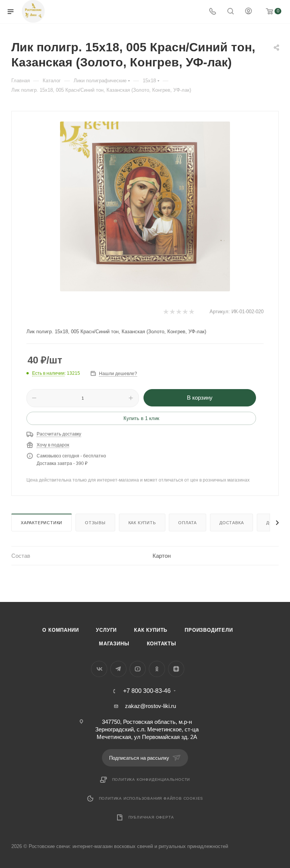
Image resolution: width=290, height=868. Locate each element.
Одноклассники (157, 669)
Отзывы (95, 522)
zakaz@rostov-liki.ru (150, 706)
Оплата (187, 522)
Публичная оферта (151, 817)
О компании (60, 630)
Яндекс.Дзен (176, 669)
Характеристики (41, 522)
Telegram (118, 669)
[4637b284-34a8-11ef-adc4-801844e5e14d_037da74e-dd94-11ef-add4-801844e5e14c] (145, 206)
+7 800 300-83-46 (147, 691)
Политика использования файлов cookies (151, 798)
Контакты (161, 643)
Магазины (114, 643)
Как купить (142, 522)
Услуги (106, 630)
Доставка (231, 522)
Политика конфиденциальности (151, 779)
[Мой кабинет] (248, 12)
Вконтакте (99, 669)
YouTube (138, 669)
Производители (209, 630)
